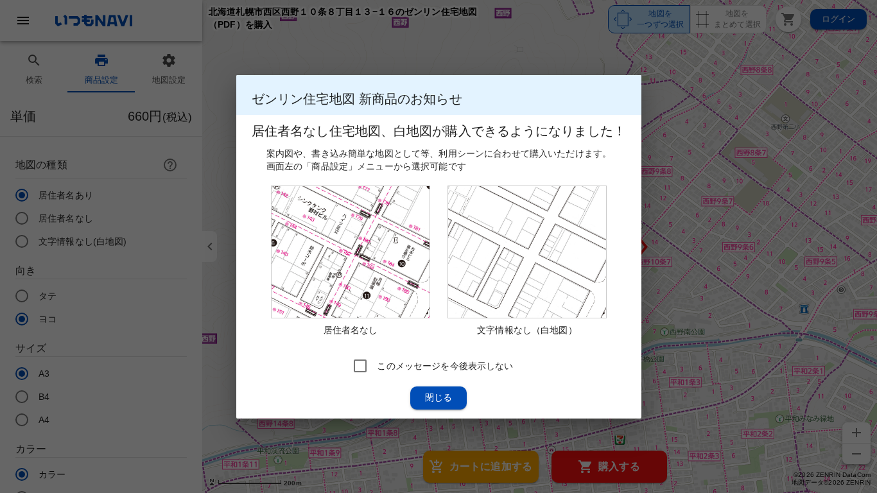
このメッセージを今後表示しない (445, 365)
